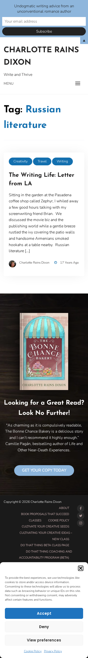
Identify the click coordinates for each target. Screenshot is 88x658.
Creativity (20, 161)
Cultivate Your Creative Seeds (45, 526)
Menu (8, 83)
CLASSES (35, 520)
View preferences (44, 640)
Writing (62, 161)
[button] (80, 568)
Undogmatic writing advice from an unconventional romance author (44, 8)
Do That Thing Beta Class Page (45, 545)
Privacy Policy (53, 651)
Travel (42, 161)
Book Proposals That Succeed (45, 514)
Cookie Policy (33, 651)
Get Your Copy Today (44, 470)
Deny (44, 626)
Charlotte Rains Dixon (41, 56)
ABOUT (64, 508)
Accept (44, 613)
